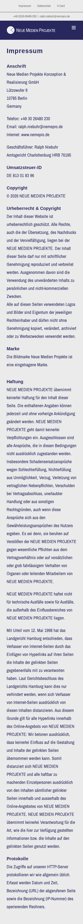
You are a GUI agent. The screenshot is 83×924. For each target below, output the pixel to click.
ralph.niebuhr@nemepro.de (55, 16)
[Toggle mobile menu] (74, 27)
